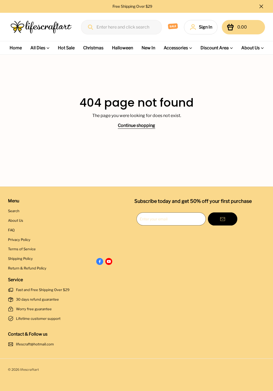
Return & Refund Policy (27, 268)
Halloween (122, 47)
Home (16, 47)
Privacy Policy (19, 239)
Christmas (93, 47)
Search (13, 211)
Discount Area (214, 47)
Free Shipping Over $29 (133, 6)
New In (148, 47)
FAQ (11, 230)
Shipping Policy (20, 258)
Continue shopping (136, 125)
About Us (250, 47)
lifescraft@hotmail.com (35, 344)
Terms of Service (22, 249)
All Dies (37, 47)
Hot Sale (66, 47)
